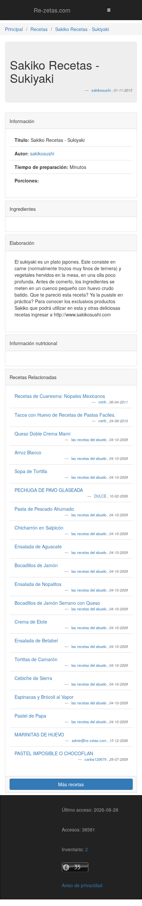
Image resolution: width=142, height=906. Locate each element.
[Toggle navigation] (108, 10)
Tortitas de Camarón (36, 659)
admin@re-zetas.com (89, 740)
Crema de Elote (31, 621)
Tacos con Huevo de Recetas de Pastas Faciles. (65, 414)
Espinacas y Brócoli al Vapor (44, 697)
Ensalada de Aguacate (38, 546)
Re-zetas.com (52, 10)
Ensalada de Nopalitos (38, 584)
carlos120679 (96, 759)
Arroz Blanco (28, 452)
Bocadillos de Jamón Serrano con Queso (57, 602)
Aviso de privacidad (82, 885)
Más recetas (71, 784)
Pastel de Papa (30, 715)
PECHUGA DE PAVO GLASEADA (49, 490)
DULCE (100, 496)
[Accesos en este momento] (90, 867)
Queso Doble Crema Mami (42, 433)
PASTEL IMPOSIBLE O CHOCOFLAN (54, 753)
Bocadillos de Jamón (36, 565)
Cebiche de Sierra (33, 678)
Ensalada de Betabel (36, 640)
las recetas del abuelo (89, 439)
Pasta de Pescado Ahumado (44, 508)
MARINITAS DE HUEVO (39, 734)
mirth (102, 401)
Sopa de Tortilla (31, 471)
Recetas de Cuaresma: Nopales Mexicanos (60, 396)
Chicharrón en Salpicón (39, 527)
